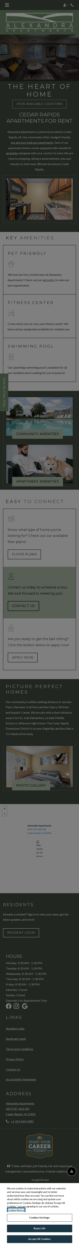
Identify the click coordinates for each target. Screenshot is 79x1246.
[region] (39, 1214)
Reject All (39, 1228)
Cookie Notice (16, 1210)
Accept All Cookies (39, 1238)
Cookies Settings (39, 1217)
